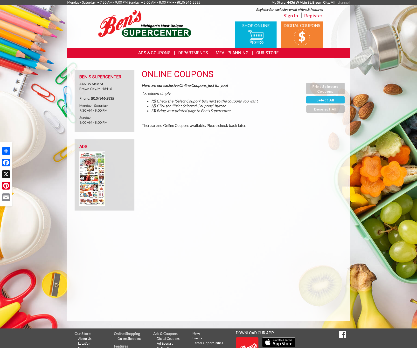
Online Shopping (129, 339)
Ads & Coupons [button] (154, 52)
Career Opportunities (208, 343)
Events (197, 338)
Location (84, 343)
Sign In (291, 15)
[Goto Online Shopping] (256, 34)
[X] (6, 174)
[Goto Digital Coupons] (302, 34)
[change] (343, 2)
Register (313, 15)
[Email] (6, 197)
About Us (84, 339)
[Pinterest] (6, 186)
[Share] (6, 151)
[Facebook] (6, 162)
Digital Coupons (168, 339)
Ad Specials (165, 343)
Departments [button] (193, 52)
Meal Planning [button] (232, 52)
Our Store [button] (267, 52)
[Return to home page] (144, 23)
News (196, 333)
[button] (325, 88)
